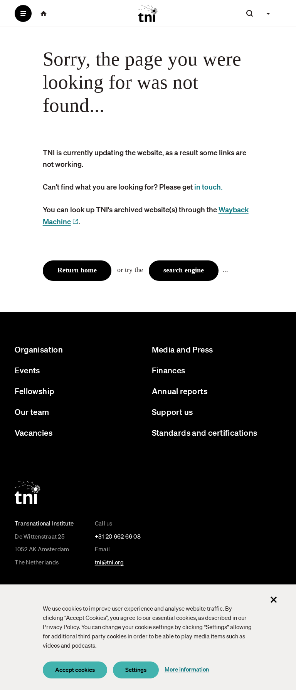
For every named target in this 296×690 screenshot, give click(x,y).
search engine (183, 270)
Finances (168, 370)
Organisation (39, 349)
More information (187, 669)
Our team (32, 411)
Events (27, 370)
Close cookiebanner (273, 599)
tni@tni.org (109, 562)
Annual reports (180, 391)
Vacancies (33, 432)
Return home (77, 270)
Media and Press (182, 349)
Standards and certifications (204, 432)
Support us (172, 411)
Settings (135, 669)
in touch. (208, 186)
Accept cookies (75, 669)
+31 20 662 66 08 (118, 536)
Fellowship (34, 391)
